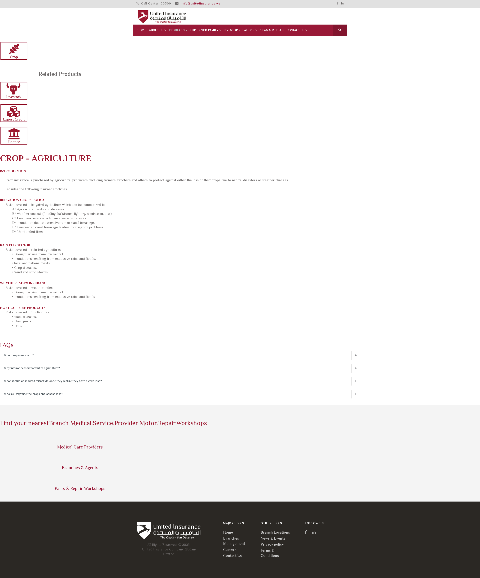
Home (141, 30)
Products (177, 30)
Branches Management (234, 541)
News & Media (270, 30)
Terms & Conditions (270, 553)
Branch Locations (275, 533)
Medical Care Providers (80, 447)
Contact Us (295, 30)
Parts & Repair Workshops (80, 488)
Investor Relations (239, 30)
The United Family (204, 30)
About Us (156, 30)
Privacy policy (272, 545)
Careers (229, 550)
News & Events (273, 539)
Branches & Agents (80, 468)
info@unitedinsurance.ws (201, 3)
